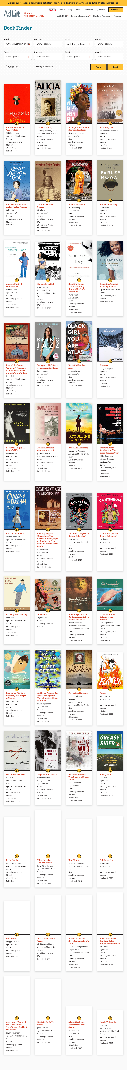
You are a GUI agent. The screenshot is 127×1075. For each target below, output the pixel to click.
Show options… (44, 44)
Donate (117, 9)
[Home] (24, 15)
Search (6, 39)
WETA (53, 9)
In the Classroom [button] (80, 16)
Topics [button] (117, 16)
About (62, 9)
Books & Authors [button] (101, 16)
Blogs (70, 9)
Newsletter (88, 9)
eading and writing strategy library (42, 2)
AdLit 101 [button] (62, 16)
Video (78, 9)
